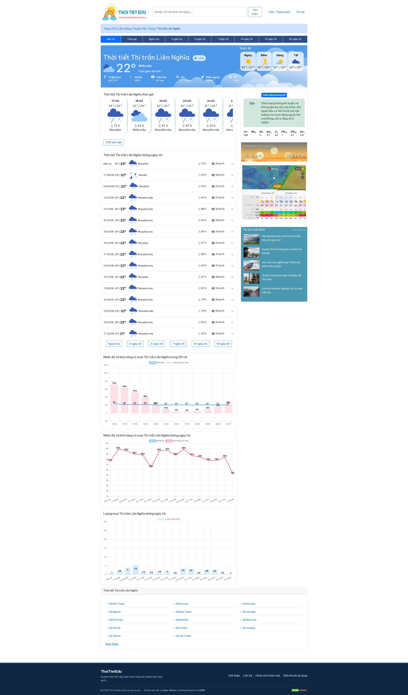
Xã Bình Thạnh (116, 603)
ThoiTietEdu (111, 671)
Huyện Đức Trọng (144, 28)
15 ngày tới (271, 39)
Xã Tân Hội (114, 636)
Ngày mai (154, 39)
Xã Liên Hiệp (248, 611)
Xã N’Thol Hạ (116, 619)
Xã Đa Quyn (248, 603)
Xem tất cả (298, 229)
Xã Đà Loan (181, 603)
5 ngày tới (200, 39)
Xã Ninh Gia (181, 619)
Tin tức (300, 12)
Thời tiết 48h (114, 142)
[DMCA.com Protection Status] (299, 690)
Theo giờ (132, 39)
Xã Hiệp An (115, 611)
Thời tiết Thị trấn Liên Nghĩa (146, 57)
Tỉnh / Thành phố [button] (278, 12)
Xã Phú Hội (114, 628)
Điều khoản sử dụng (295, 675)
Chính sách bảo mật (267, 675)
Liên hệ (247, 675)
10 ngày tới (246, 39)
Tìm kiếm (255, 11)
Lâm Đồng (124, 28)
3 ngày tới (176, 39)
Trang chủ (109, 28)
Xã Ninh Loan (249, 619)
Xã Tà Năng (248, 628)
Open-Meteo (169, 690)
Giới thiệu (234, 675)
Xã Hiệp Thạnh (183, 611)
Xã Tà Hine (181, 628)
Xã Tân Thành (183, 636)
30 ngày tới (295, 39)
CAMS (202, 690)
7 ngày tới (223, 39)
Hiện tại (111, 39)
